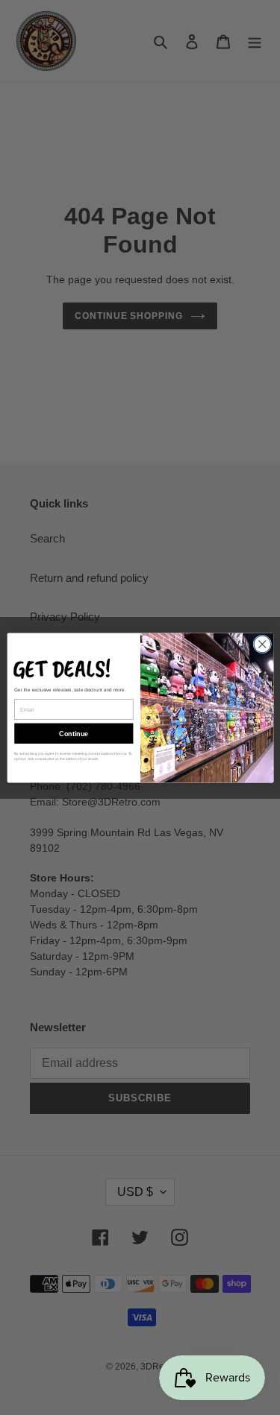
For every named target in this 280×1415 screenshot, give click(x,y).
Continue (73, 733)
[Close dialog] (261, 644)
